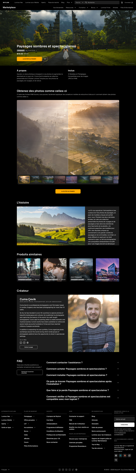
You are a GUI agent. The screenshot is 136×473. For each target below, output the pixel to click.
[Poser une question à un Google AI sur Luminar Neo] (116, 460)
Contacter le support (76, 416)
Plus (70, 2)
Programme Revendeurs (77, 446)
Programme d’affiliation (55, 427)
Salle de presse (97, 427)
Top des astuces (99, 448)
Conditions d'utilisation (55, 431)
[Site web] (27, 343)
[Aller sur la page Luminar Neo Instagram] (63, 470)
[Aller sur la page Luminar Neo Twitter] (73, 470)
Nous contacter (52, 442)
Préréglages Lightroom (25, 279)
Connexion (129, 3)
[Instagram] (24, 343)
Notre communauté (99, 431)
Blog (62, 2)
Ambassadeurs (52, 424)
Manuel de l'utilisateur (77, 424)
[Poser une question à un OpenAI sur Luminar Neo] (116, 455)
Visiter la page (28, 347)
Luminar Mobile (8, 420)
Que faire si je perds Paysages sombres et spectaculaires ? (82, 390)
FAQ (70, 420)
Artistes (115, 7)
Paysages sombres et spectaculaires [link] (45, 12)
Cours (26, 442)
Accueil (19, 12)
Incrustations (30, 427)
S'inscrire (124, 425)
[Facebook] (21, 343)
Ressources (71, 7)
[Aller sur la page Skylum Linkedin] (66, 470)
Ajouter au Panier (29, 59)
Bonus (94, 7)
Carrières (50, 420)
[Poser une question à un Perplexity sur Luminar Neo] (120, 455)
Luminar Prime (105, 7)
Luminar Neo (19, 2)
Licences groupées (75, 442)
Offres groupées (31, 420)
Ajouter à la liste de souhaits (28, 267)
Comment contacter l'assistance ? (82, 362)
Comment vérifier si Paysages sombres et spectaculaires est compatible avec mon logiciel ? (82, 398)
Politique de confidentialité (56, 435)
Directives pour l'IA (53, 439)
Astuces (95, 420)
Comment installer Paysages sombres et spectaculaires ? (82, 375)
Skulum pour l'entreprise (78, 439)
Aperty (43, 2)
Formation (84, 7)
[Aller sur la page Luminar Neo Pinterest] (76, 470)
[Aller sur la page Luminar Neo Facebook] (60, 470)
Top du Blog (97, 444)
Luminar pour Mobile (32, 2)
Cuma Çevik (31, 50)
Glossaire (95, 424)
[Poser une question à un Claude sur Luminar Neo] (125, 455)
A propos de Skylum (54, 416)
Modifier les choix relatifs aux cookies (79, 428)
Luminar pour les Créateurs (101, 435)
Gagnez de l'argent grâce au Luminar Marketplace (101, 440)
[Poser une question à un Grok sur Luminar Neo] (129, 455)
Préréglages (27, 12)
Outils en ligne (7, 427)
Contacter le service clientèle (27, 372)
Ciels (26, 435)
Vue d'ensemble (58, 7)
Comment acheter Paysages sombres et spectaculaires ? (82, 368)
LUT (27, 424)
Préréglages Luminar (103, 279)
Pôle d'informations (127, 7)
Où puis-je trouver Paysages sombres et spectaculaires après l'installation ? (82, 382)
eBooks (26, 439)
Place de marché (53, 2)
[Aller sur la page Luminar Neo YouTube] (70, 470)
